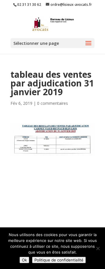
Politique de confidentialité (58, 260)
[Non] (98, 248)
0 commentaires (52, 103)
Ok (24, 260)
